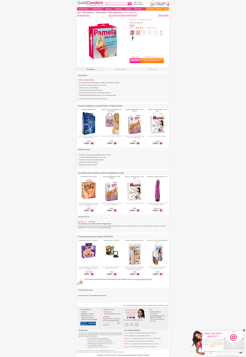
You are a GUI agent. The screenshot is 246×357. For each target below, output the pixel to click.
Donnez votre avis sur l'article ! (92, 295)
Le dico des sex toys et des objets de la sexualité (157, 316)
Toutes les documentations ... (158, 319)
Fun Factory (127, 338)
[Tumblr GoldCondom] (136, 324)
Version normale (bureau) (127, 355)
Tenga (126, 346)
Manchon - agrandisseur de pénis (134, 240)
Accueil (79, 12)
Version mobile (143, 355)
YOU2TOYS (154, 27)
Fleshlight (127, 344)
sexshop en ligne (104, 350)
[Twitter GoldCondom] (126, 324)
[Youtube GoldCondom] (131, 324)
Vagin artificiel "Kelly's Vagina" (88, 176)
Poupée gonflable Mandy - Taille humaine (134, 110)
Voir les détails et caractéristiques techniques (93, 99)
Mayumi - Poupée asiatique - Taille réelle (157, 110)
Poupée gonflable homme (143, 279)
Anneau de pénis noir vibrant (111, 240)
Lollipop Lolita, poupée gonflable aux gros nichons (111, 110)
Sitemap (122, 352)
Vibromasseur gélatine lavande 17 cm (157, 176)
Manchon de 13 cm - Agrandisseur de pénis (157, 241)
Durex (126, 333)
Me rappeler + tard (222, 355)
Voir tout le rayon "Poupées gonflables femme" (124, 15)
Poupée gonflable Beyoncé (88, 109)
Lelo (125, 341)
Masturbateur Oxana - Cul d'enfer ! (88, 240)
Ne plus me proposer (232, 355)
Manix (126, 336)
